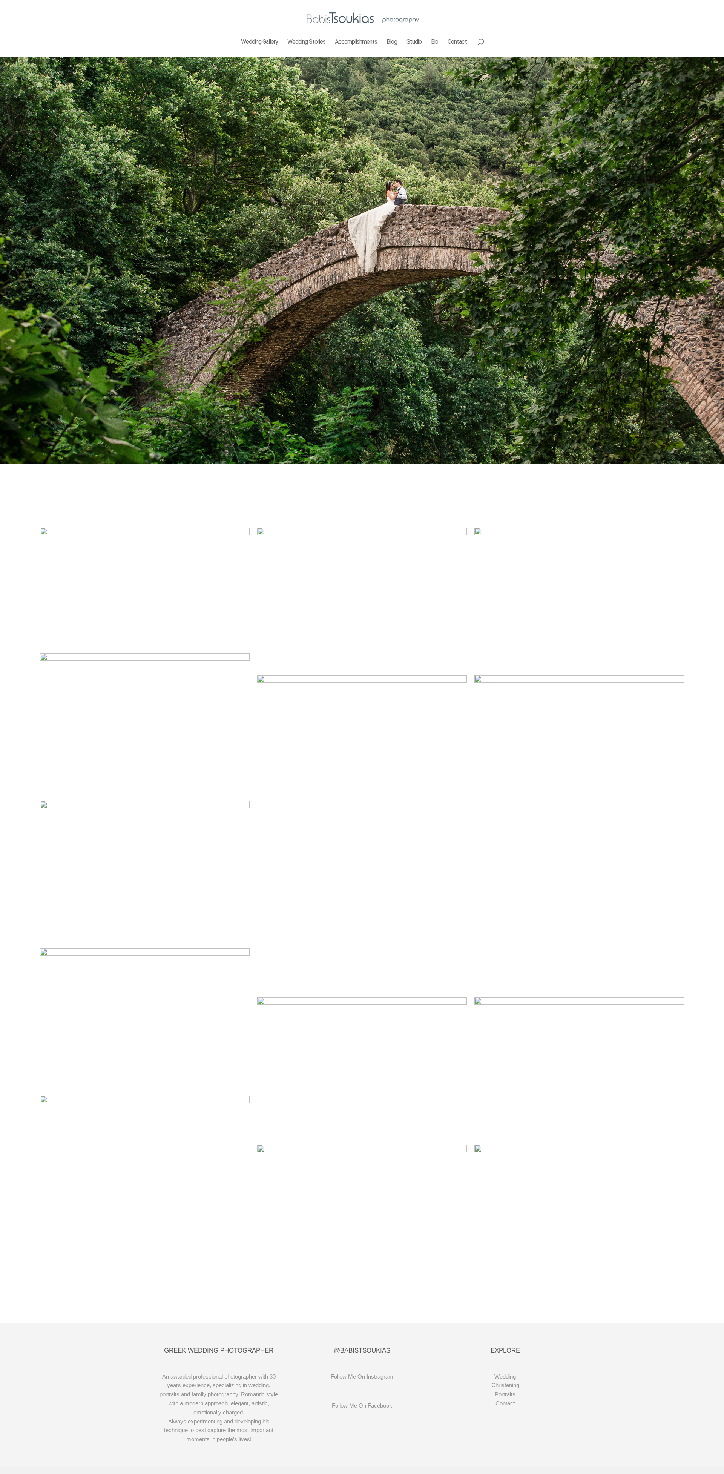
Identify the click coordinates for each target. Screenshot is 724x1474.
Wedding (505, 1376)
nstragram (380, 1376)
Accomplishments (356, 42)
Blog (392, 42)
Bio (434, 42)
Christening (505, 1385)
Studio (414, 42)
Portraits (505, 1394)
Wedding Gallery (259, 42)
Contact (457, 42)
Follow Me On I (349, 1376)
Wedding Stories (306, 42)
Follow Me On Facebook (362, 1405)
